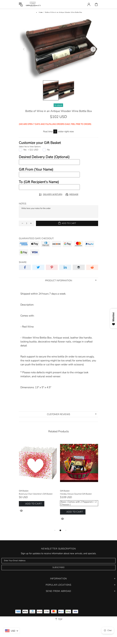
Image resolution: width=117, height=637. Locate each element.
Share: (23, 262)
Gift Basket (23, 491)
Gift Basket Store (33, 4)
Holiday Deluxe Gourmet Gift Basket (76, 494)
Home (41, 12)
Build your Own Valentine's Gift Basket (35, 494)
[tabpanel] (37, 479)
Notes (22, 203)
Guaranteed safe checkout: (36, 238)
